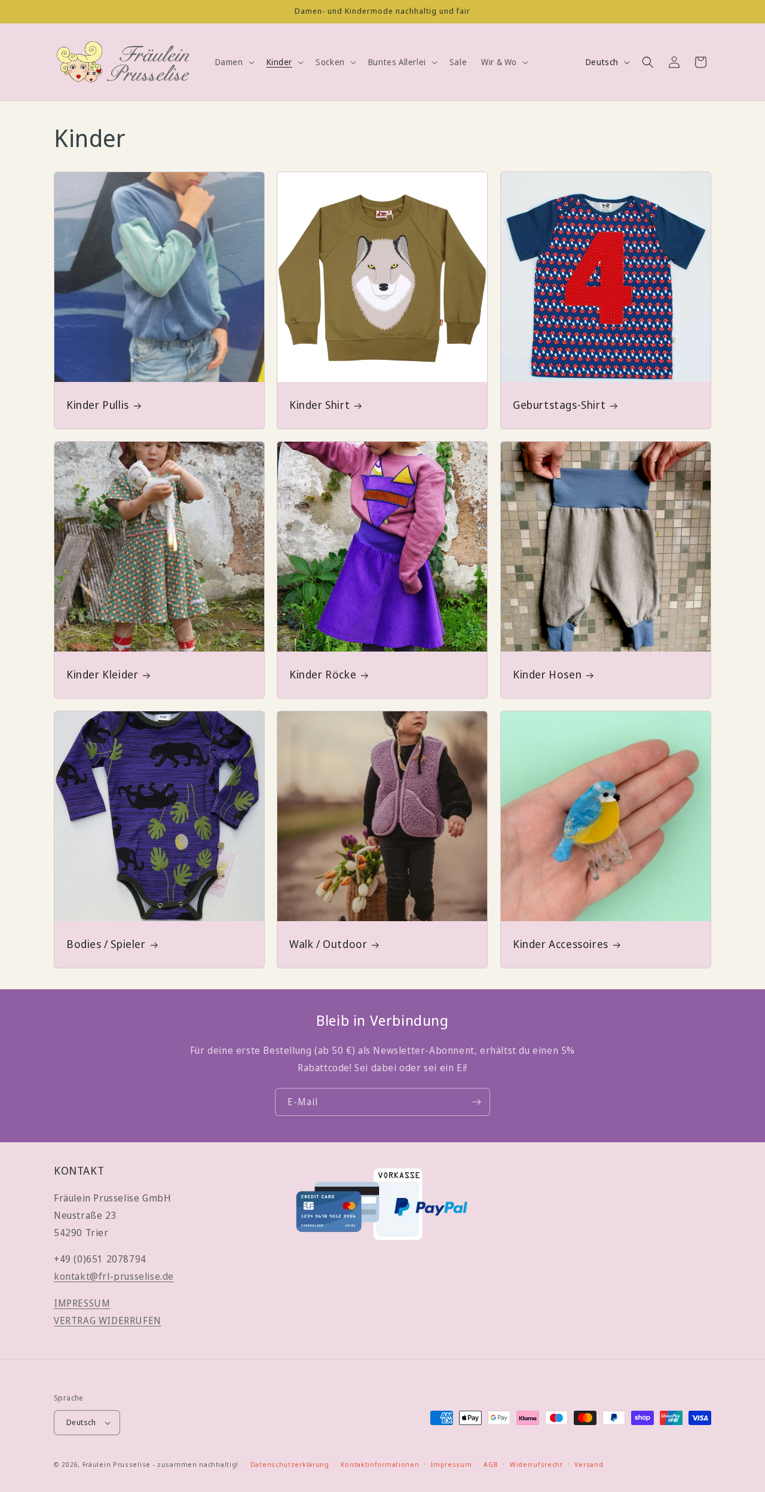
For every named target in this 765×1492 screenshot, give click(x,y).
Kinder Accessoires (560, 944)
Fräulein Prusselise (116, 1464)
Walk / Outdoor (328, 944)
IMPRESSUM (82, 1303)
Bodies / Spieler (106, 944)
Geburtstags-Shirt (559, 405)
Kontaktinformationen (380, 1463)
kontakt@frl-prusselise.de (114, 1276)
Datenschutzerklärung (289, 1463)
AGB (491, 1463)
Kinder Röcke (322, 674)
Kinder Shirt (319, 405)
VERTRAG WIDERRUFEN (107, 1320)
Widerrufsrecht (536, 1463)
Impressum (451, 1463)
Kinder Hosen (547, 674)
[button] (233, 62)
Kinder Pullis (97, 405)
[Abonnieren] (476, 1102)
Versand (588, 1463)
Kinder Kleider (102, 674)
